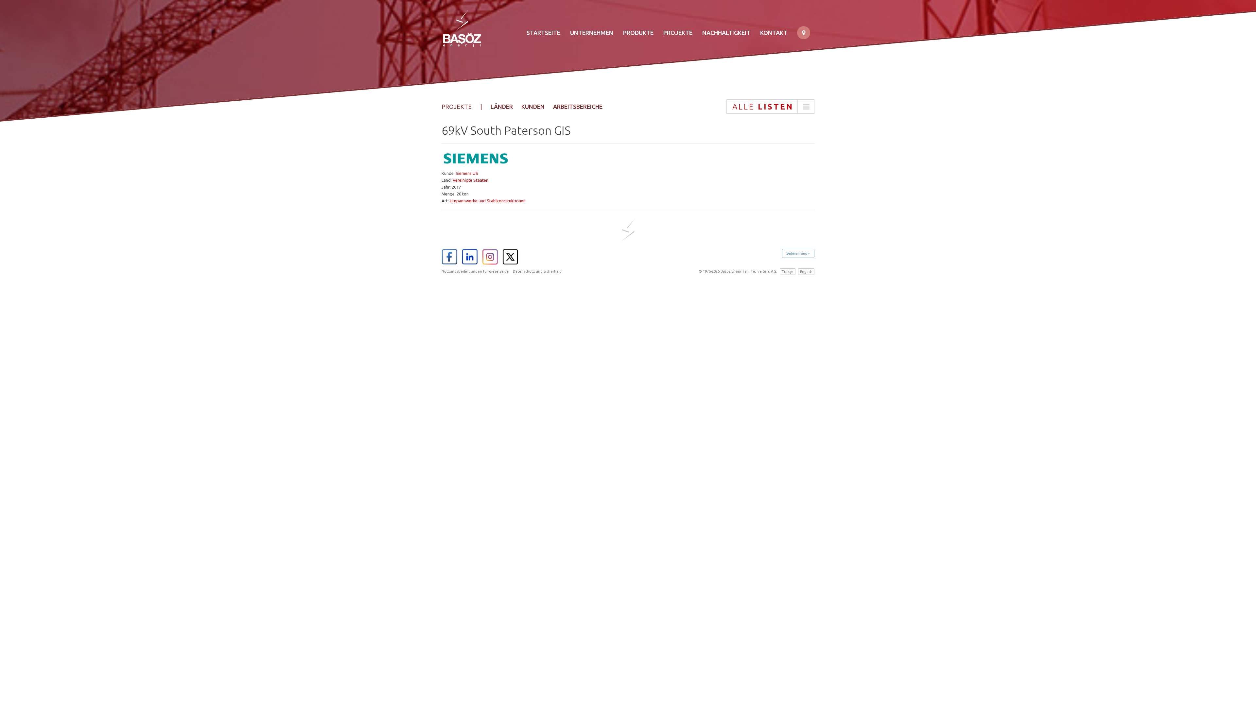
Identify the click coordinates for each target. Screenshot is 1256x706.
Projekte (677, 32)
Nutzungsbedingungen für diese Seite (475, 271)
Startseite (543, 32)
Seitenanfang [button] (797, 253)
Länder (502, 106)
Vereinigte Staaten (470, 180)
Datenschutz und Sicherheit (537, 271)
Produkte (638, 32)
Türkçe (788, 272)
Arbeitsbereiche (577, 106)
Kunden (533, 106)
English (806, 272)
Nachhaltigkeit (726, 32)
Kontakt (773, 32)
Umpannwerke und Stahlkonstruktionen (488, 200)
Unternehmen (591, 32)
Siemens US (467, 173)
